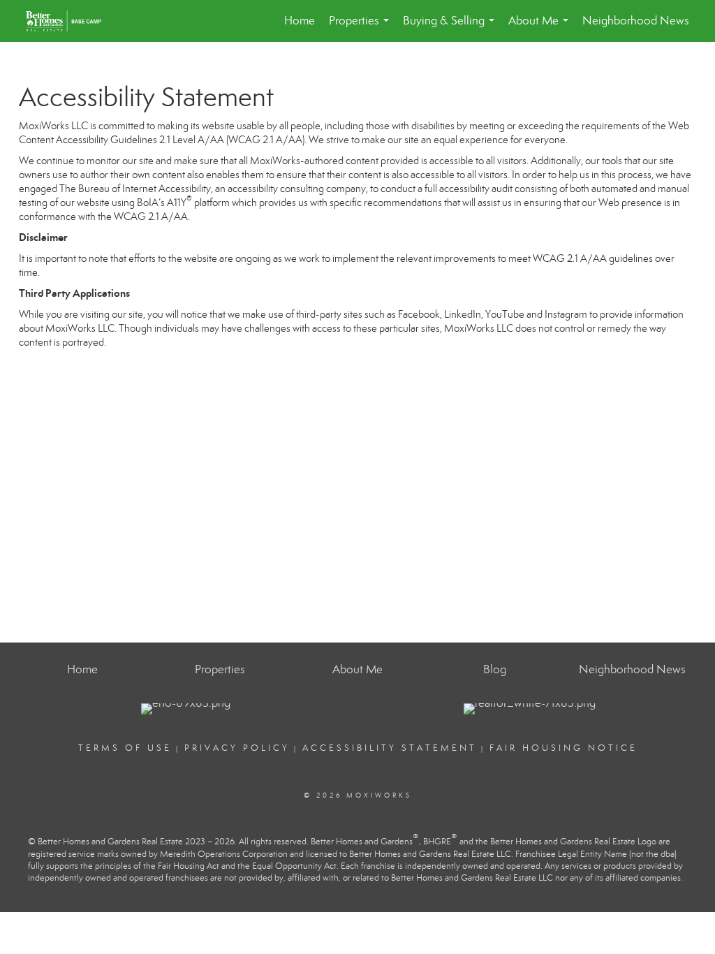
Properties (362, 27)
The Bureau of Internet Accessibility (135, 188)
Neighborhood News (635, 20)
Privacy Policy (237, 748)
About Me (541, 27)
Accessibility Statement (389, 748)
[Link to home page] (70, 21)
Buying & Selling (451, 27)
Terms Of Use (125, 748)
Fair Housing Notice (563, 748)
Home (299, 20)
